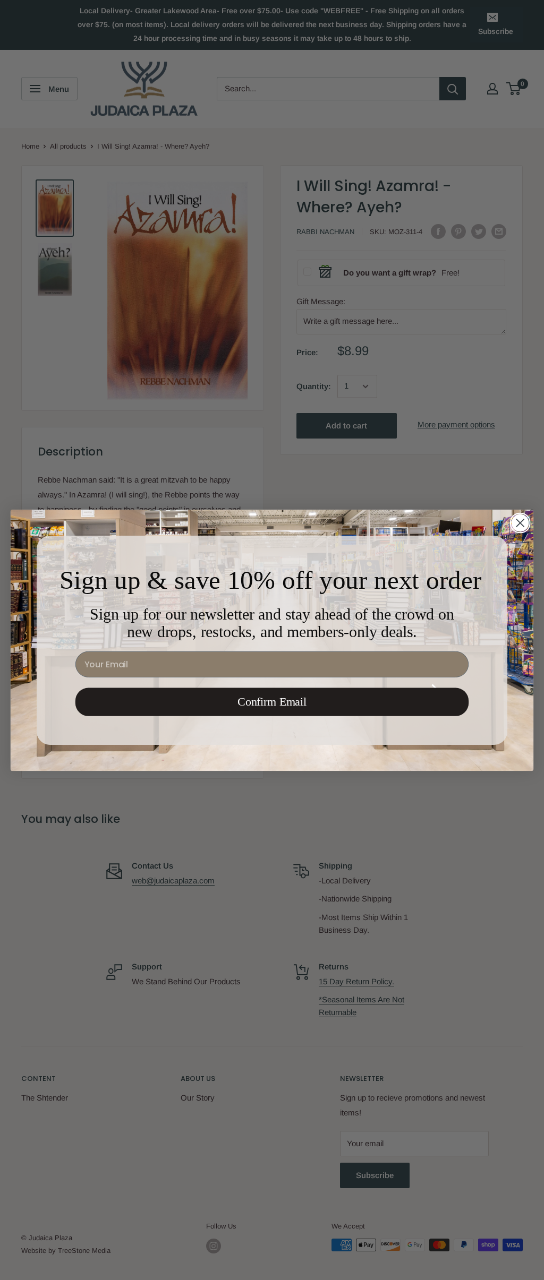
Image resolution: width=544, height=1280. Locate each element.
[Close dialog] (520, 522)
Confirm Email (272, 701)
